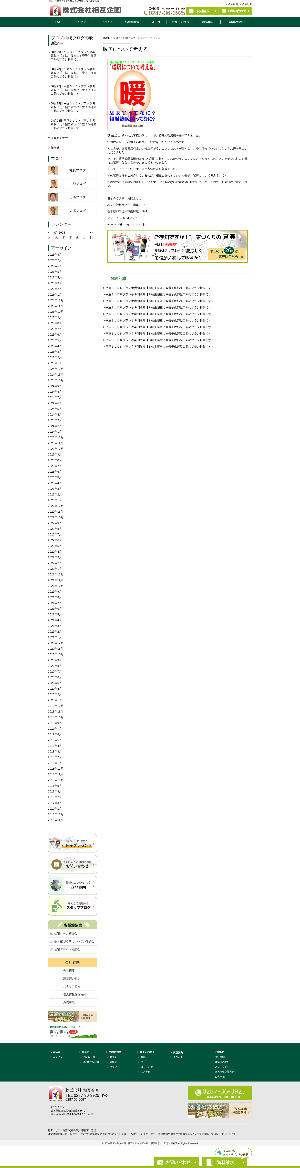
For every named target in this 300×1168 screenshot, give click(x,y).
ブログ (57, 37)
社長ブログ (77, 170)
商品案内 (208, 22)
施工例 (156, 22)
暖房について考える (125, 49)
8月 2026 (59, 232)
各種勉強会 (132, 22)
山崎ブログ (74, 37)
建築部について (236, 22)
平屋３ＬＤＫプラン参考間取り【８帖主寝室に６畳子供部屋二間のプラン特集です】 (73, 55)
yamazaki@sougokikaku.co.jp (126, 224)
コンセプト (81, 22)
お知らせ (53, 147)
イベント (107, 22)
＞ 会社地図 (245, 4)
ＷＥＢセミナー (58, 137)
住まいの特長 (181, 22)
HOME (57, 22)
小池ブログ (77, 183)
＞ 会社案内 (231, 4)
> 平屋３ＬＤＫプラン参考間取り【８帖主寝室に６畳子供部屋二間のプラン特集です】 (158, 287)
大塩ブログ (77, 210)
